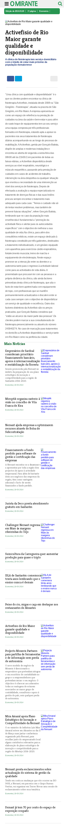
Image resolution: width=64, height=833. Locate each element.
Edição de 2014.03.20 (15, 11)
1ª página (32, 11)
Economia (43, 11)
